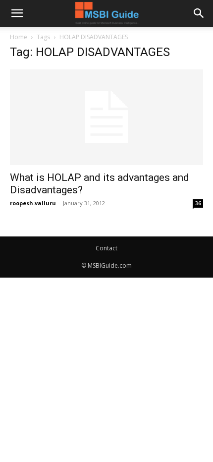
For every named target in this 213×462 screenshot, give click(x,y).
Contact (106, 248)
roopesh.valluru (33, 203)
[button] (17, 13)
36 (198, 203)
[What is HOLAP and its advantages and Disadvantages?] (106, 117)
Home (18, 37)
